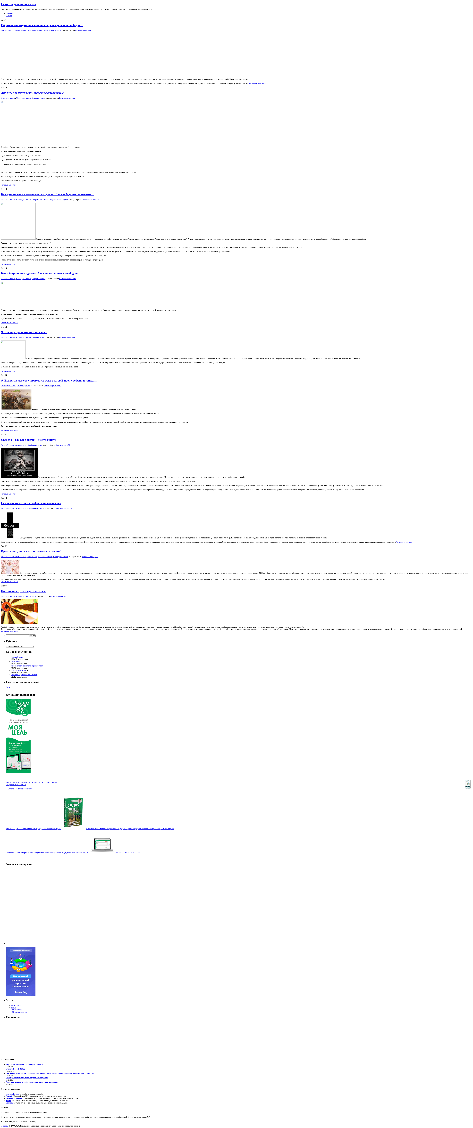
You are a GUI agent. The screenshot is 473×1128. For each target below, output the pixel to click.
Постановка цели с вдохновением (23, 591)
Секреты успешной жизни (18, 4)
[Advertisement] (16, 905)
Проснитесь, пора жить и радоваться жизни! (31, 551)
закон (8, 1101)
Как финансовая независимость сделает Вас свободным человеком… (47, 194)
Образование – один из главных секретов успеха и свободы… (42, 25)
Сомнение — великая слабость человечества (31, 503)
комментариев (19, 1012)
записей (16, 1010)
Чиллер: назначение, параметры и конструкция (27, 1078)
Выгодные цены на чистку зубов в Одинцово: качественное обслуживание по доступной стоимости (50, 1073)
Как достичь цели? (19, 670)
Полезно (9, 687)
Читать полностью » (257, 83)
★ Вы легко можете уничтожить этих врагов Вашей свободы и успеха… (49, 380)
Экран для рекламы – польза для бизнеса (24, 1064)
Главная (9, 13)
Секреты (4, 1126)
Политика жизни (19, 30)
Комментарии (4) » (64, 445)
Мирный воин (17, 657)
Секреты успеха (49, 30)
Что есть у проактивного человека (24, 332)
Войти (13, 1007)
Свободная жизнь (34, 30)
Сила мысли (16, 661)
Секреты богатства (40, 199)
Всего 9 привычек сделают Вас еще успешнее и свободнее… (41, 273)
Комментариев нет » (83, 30)
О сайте (9, 16)
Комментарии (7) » (64, 508)
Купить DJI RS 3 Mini (15, 1069)
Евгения (9, 1103)
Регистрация (16, 1005)
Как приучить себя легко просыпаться (27, 666)
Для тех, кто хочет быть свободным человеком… (34, 92)
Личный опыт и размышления (13, 445)
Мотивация (6, 30)
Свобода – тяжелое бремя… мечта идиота (28, 439)
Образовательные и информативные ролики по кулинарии (32, 1082)
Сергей (9, 1096)
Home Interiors (12, 1094)
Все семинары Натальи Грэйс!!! (24, 675)
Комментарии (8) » (58, 596)
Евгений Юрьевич (14, 1098)
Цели (59, 30)
